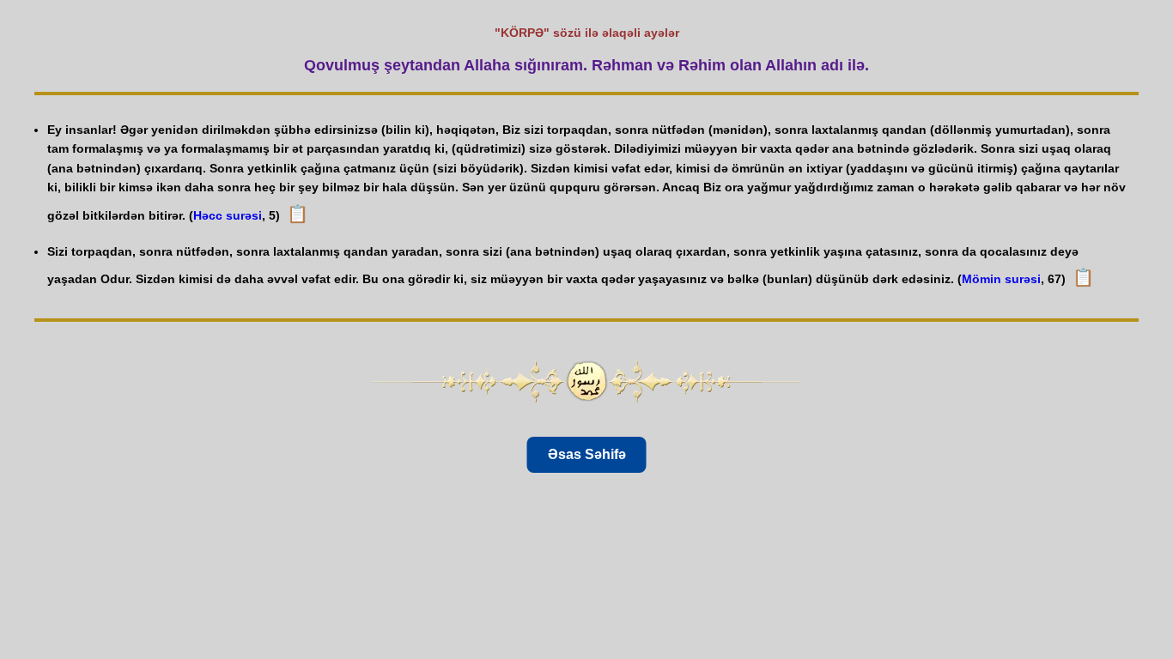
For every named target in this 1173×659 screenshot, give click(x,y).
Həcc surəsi (227, 215)
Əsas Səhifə (587, 454)
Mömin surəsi (1001, 279)
